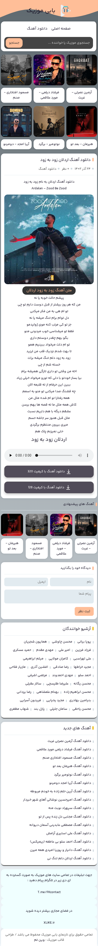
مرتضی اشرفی (37, 675)
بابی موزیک (40, 10)
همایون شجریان (35, 641)
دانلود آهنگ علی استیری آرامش (68, 833)
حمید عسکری (22, 650)
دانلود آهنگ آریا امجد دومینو (70, 783)
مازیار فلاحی (17, 667)
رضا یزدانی (24, 692)
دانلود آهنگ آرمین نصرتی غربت (69, 741)
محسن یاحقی (81, 709)
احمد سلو (84, 675)
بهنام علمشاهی (47, 692)
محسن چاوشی (62, 641)
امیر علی (64, 650)
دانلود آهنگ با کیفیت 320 (46, 471)
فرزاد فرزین (83, 650)
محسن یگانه (82, 683)
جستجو (14, 43)
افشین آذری (39, 667)
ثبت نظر (84, 611)
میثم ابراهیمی (33, 658)
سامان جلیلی (58, 709)
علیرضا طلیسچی (57, 683)
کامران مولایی (58, 658)
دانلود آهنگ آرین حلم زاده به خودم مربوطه (60, 791)
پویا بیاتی (84, 641)
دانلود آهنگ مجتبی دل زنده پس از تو (65, 816)
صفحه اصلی (61, 29)
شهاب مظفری (19, 709)
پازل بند (39, 709)
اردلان (52, 182)
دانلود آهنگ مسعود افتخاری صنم (67, 758)
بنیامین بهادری (80, 700)
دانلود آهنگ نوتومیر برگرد (72, 774)
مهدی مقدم (45, 650)
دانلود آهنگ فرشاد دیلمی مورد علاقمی (64, 749)
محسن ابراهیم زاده (77, 692)
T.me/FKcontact (49, 892)
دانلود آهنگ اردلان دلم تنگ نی (69, 858)
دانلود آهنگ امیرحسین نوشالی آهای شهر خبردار (57, 799)
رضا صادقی (61, 667)
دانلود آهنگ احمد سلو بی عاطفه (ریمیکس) (60, 841)
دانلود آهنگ (37, 29)
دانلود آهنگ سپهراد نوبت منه (69, 808)
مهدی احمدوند (62, 675)
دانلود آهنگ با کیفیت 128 (46, 487)
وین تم (39, 940)
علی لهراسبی (82, 658)
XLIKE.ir (49, 922)
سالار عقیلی (33, 683)
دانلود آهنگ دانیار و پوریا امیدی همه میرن (60, 850)
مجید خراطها (82, 667)
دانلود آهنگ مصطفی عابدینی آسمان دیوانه (60, 825)
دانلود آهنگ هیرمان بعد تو (72, 766)
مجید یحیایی (55, 700)
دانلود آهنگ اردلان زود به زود (65, 160)
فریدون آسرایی (30, 700)
